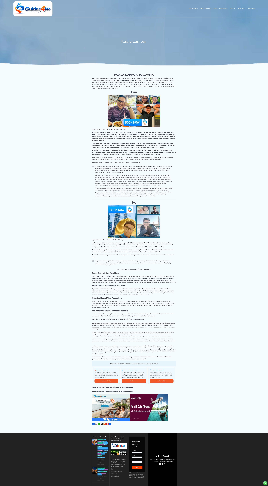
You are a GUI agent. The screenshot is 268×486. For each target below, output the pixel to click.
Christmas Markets (101, 468)
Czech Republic (100, 469)
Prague (99, 473)
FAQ (112, 469)
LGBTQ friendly (100, 444)
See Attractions (134, 381)
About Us (232, 8)
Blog (215, 8)
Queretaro (106, 450)
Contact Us (251, 8)
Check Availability (106, 381)
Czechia (105, 469)
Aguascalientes (100, 439)
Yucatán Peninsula (101, 457)
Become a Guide (115, 476)
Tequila (99, 453)
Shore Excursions (205, 8)
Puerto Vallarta (100, 450)
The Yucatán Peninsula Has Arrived (101, 460)
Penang (148, 269)
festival (99, 471)
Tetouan (103, 453)
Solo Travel (105, 452)
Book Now (241, 8)
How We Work (223, 8)
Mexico (105, 444)
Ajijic (105, 439)
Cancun (99, 441)
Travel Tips (99, 455)
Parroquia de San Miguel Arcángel (102, 448)
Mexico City (100, 446)
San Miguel (100, 452)
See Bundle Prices (161, 381)
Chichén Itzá (104, 441)
